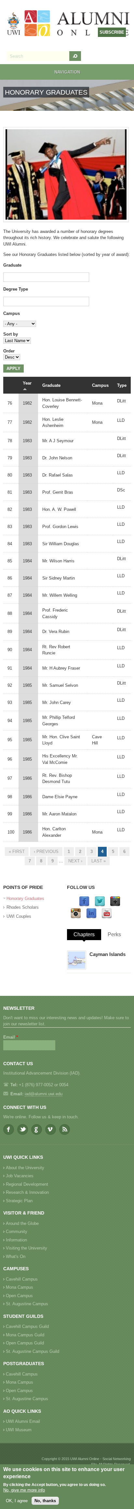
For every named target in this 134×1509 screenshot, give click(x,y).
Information (16, 1240)
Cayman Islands (107, 954)
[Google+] (115, 905)
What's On (15, 1256)
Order (9, 351)
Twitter (22, 1129)
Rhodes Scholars (23, 907)
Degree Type (15, 289)
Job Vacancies (20, 1175)
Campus (11, 313)
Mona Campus (19, 1287)
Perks (114, 934)
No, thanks (45, 1500)
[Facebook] (84, 905)
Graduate (12, 265)
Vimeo (50, 1129)
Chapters (84, 934)
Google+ (36, 1129)
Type (122, 385)
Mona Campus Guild (25, 1334)
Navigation (67, 72)
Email (10, 1037)
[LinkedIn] (91, 917)
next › (75, 860)
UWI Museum (19, 1429)
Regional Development (27, 1184)
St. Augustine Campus (27, 1303)
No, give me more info (24, 1490)
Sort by (10, 334)
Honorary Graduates (25, 898)
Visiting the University (26, 1248)
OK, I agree (17, 1500)
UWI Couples (19, 916)
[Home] (69, 23)
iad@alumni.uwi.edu (43, 1093)
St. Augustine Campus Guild (32, 1351)
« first (17, 851)
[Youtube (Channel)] (106, 917)
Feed (64, 1129)
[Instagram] (76, 917)
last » (98, 860)
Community (16, 1231)
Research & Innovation (27, 1192)
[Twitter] (100, 905)
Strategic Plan (19, 1200)
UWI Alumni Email (23, 1421)
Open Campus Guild (25, 1343)
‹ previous (46, 851)
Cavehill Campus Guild (27, 1326)
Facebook (8, 1129)
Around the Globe (22, 1223)
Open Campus (19, 1295)
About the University (25, 1167)
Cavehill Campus (22, 1279)
